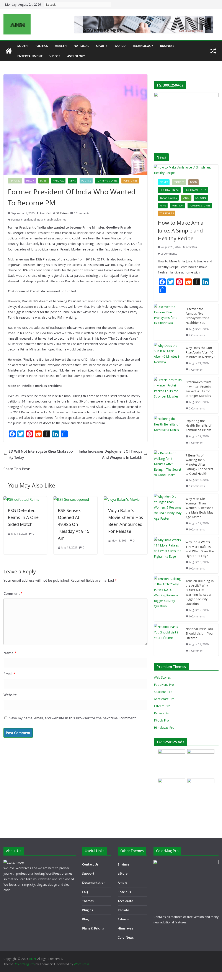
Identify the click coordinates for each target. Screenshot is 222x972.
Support (88, 873)
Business (167, 46)
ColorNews (126, 937)
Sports (102, 46)
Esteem (123, 919)
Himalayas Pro (164, 727)
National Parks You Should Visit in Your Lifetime (200, 633)
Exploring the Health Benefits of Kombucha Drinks (198, 425)
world (120, 46)
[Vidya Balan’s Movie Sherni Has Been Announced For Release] (122, 499)
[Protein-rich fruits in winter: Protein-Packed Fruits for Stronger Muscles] (168, 395)
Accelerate (125, 901)
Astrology (76, 56)
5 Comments (197, 486)
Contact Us (90, 864)
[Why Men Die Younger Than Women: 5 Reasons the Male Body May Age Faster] (168, 514)
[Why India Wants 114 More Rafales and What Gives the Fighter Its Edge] (168, 555)
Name (9, 653)
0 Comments (81, 213)
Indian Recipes (168, 197)
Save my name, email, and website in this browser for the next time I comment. (72, 718)
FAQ (85, 892)
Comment (13, 593)
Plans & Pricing (93, 928)
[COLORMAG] (13, 863)
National (81, 46)
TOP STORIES (130, 180)
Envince (123, 864)
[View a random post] (213, 51)
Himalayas (125, 928)
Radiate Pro (162, 713)
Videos (54, 56)
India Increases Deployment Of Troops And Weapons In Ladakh (110, 454)
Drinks (164, 182)
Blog (85, 919)
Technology (142, 46)
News (72, 180)
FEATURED (15, 180)
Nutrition (177, 205)
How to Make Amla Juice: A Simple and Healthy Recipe (180, 230)
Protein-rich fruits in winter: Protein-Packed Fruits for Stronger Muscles (199, 389)
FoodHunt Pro (164, 684)
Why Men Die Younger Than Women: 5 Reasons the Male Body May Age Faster (199, 508)
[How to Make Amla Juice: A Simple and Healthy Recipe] (186, 170)
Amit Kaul (45, 213)
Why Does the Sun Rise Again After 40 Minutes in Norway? (200, 352)
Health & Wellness (195, 189)
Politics (41, 46)
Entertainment (29, 56)
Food (193, 182)
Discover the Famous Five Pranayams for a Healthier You (197, 316)
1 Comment (196, 369)
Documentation (93, 882)
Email (9, 673)
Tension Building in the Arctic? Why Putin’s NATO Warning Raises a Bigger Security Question (200, 592)
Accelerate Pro (164, 699)
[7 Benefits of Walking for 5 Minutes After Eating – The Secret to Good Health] (168, 470)
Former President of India (27, 219)
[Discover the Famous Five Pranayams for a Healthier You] (168, 322)
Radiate (123, 910)
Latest (43, 180)
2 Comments (169, 253)
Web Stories (162, 677)
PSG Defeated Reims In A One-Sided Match (24, 517)
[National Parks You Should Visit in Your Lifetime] (168, 640)
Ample (122, 882)
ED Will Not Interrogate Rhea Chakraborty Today (41, 454)
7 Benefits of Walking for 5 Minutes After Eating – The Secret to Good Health (199, 464)
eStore (122, 873)
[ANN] (8, 51)
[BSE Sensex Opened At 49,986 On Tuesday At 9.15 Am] (71, 499)
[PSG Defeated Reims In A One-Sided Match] (21, 499)
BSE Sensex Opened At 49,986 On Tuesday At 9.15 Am (73, 524)
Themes (88, 901)
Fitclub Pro (161, 720)
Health (61, 46)
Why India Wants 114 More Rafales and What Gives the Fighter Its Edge (200, 549)
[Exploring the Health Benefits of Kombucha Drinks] (168, 432)
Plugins (87, 910)
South (22, 46)
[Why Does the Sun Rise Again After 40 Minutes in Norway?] (168, 359)
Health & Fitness (169, 189)
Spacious (124, 892)
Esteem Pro (162, 706)
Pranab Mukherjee (55, 219)
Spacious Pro (163, 692)
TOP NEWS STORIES (107, 180)
